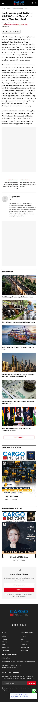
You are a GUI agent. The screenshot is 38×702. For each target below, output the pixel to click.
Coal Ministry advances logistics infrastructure (17, 297)
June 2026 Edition (12, 496)
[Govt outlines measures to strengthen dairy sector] (19, 310)
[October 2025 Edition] (19, 534)
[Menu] (3, 3)
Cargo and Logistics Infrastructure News (16, 24)
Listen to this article (12, 32)
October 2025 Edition (19, 557)
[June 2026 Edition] (19, 474)
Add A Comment (19, 437)
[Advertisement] (19, 149)
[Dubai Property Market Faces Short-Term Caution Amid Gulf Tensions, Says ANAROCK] (19, 362)
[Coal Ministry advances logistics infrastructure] (19, 285)
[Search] (35, 3)
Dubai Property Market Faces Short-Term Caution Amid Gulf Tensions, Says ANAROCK (18, 375)
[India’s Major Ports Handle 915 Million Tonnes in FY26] (19, 335)
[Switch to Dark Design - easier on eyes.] (32, 3)
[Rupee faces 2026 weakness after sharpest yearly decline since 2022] (19, 389)
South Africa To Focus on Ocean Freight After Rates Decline (28, 184)
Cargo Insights (7, 23)
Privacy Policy (16, 596)
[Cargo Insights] (19, 3)
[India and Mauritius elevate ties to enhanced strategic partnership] (19, 416)
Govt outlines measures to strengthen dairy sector (18, 322)
